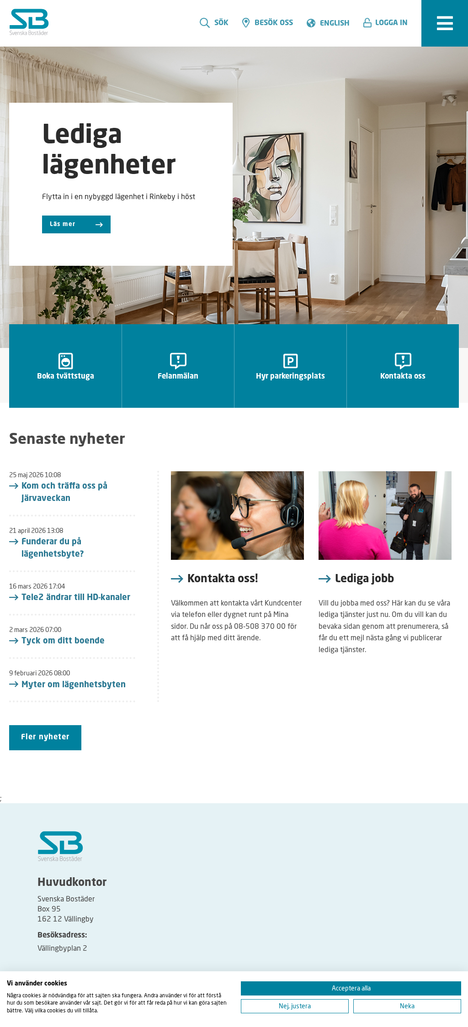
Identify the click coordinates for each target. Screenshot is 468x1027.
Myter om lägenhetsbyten (73, 685)
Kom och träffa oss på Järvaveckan (64, 492)
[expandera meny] (444, 23)
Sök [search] (221, 23)
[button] (388, 23)
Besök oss (274, 23)
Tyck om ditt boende (63, 641)
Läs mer (62, 224)
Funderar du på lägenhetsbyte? (52, 548)
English (335, 23)
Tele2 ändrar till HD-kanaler (75, 598)
